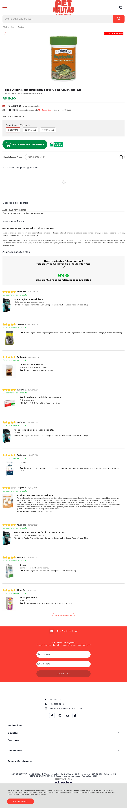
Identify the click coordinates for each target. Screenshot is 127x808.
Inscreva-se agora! (63, 642)
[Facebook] (52, 717)
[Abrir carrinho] (121, 8)
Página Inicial (8, 27)
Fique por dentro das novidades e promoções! (63, 645)
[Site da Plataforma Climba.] (63, 782)
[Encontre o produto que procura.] (119, 19)
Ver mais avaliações (63, 615)
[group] (63, 631)
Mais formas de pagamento (14, 116)
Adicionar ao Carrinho (27, 144)
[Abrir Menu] (4, 7)
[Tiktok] (75, 717)
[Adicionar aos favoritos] (5, 33)
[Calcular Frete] (121, 157)
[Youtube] (67, 717)
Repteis (21, 27)
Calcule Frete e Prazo (12, 157)
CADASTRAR (63, 673)
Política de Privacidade (35, 794)
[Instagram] (59, 717)
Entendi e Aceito (20, 801)
